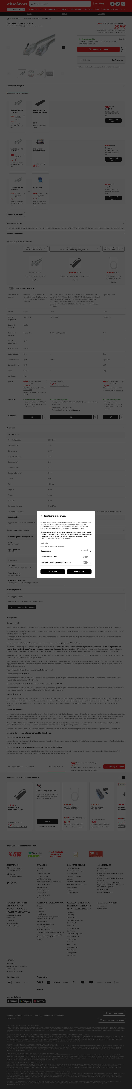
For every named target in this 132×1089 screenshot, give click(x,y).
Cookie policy (60, 546)
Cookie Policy (44, 543)
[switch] (85, 557)
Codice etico (52, 546)
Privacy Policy (44, 546)
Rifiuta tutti (52, 572)
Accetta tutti (79, 572)
